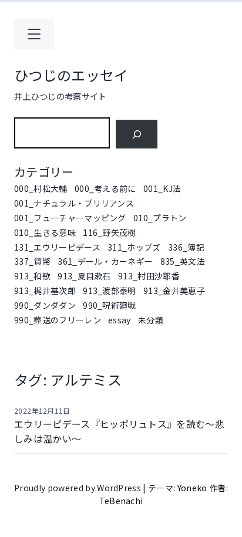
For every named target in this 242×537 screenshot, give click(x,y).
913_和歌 (32, 276)
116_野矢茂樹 (109, 232)
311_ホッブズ (134, 247)
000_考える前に (105, 188)
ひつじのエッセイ (71, 75)
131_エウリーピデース (57, 247)
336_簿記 (186, 247)
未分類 (150, 320)
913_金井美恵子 (174, 290)
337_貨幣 (32, 261)
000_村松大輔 (41, 188)
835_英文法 (182, 261)
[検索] (136, 134)
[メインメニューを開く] (34, 34)
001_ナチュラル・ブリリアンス (74, 203)
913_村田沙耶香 (149, 276)
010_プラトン (160, 217)
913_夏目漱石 (84, 276)
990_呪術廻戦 (109, 305)
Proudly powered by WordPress (78, 488)
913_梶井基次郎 (45, 290)
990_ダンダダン (45, 305)
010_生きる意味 (45, 232)
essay (119, 320)
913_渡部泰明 (109, 290)
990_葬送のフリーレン (57, 320)
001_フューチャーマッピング (70, 217)
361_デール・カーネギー (105, 261)
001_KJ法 (162, 188)
